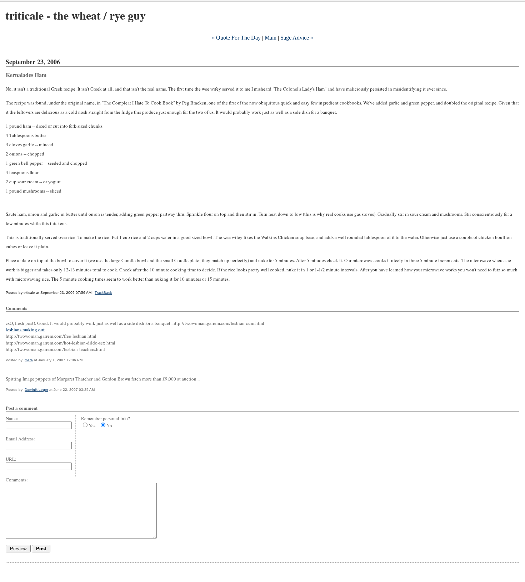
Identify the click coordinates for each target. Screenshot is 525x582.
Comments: (17, 479)
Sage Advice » (296, 38)
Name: (12, 418)
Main (270, 38)
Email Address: (20, 438)
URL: (11, 459)
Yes (92, 425)
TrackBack (103, 293)
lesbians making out (25, 329)
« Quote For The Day (236, 38)
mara (29, 360)
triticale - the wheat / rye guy (75, 15)
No (109, 425)
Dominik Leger (36, 390)
